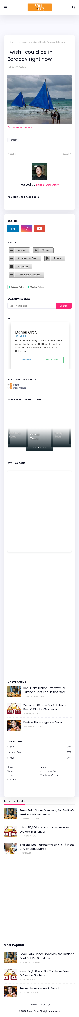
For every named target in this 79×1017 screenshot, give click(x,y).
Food (40, 746)
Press (57, 258)
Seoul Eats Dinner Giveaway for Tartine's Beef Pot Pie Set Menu (44, 690)
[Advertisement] (18, 616)
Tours (46, 250)
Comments (19, 387)
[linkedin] (13, 228)
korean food (40, 752)
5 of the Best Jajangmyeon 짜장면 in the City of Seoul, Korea (47, 847)
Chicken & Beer (27, 258)
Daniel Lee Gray (47, 184)
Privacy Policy (18, 287)
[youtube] (39, 228)
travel (40, 757)
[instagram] (26, 228)
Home (13, 42)
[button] (33, 447)
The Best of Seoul (29, 274)
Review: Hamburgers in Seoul (42, 722)
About (22, 250)
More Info (52, 360)
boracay (22, 42)
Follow (26, 360)
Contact (23, 266)
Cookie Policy (37, 287)
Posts (15, 384)
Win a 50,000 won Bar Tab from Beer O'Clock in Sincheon (44, 707)
